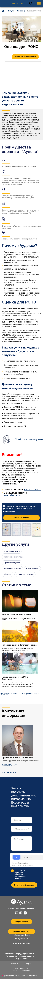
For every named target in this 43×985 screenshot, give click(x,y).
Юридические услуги (12, 563)
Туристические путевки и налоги (16, 614)
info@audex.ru (21, 938)
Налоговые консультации (14, 557)
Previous (5, 529)
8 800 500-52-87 (17, 4)
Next (37, 529)
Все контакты (8, 772)
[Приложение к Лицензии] (27, 529)
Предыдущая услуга (9, 693)
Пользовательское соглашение (20, 956)
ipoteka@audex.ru (12, 495)
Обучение (7, 574)
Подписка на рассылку (21, 931)
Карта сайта (21, 958)
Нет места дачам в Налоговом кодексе (19, 645)
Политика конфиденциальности (19, 954)
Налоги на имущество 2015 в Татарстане (15, 678)
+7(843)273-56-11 (9, 765)
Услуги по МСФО (32, 568)
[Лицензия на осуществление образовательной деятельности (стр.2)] (17, 529)
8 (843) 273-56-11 (32, 489)
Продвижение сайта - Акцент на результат (20, 975)
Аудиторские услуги (12, 551)
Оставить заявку (21, 518)
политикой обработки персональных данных (20, 875)
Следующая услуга (30, 693)
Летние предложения (25, 574)
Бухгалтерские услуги (12, 568)
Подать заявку (21, 922)
